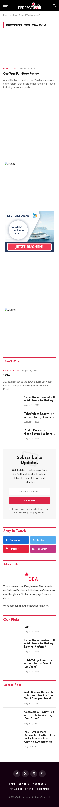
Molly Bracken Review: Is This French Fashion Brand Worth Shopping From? (39, 695)
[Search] (54, 5)
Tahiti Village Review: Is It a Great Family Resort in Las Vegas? (39, 417)
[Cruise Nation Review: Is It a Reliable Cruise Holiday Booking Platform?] (12, 401)
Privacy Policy (27, 512)
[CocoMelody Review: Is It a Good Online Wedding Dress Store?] (12, 716)
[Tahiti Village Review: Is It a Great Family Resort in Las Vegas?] (12, 418)
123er (7, 375)
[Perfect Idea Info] (29, 5)
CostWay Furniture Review (21, 73)
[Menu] (5, 5)
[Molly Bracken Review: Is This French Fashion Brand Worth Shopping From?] (12, 696)
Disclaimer (42, 789)
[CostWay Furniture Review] (29, 50)
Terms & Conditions (21, 789)
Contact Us (40, 784)
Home (12, 784)
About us (24, 784)
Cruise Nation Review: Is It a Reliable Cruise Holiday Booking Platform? (39, 400)
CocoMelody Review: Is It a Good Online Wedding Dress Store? (39, 715)
